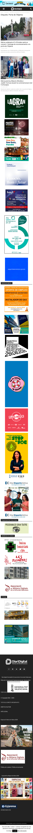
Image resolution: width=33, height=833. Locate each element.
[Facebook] (8, 669)
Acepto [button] (14, 830)
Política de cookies (6, 767)
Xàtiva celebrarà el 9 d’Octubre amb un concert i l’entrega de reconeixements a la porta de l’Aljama (15, 44)
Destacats (3, 78)
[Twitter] (20, 669)
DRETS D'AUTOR (6, 707)
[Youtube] (24, 669)
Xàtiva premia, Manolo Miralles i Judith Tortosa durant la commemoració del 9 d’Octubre (16, 83)
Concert (2, 39)
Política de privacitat (17, 767)
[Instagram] (12, 669)
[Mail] (16, 669)
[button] (31, 9)
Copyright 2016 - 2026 (8, 698)
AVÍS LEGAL (4, 711)
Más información (22, 830)
